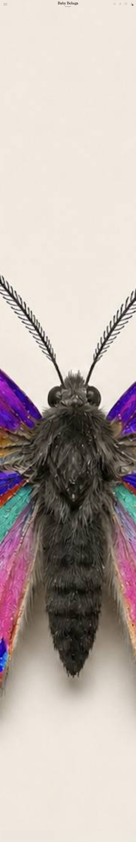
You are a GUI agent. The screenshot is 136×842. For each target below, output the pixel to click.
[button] (5, 4)
